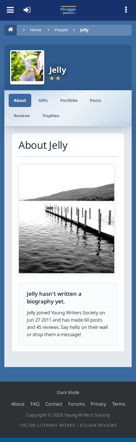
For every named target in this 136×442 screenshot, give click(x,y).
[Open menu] (10, 10)
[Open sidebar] (126, 10)
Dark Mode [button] (68, 392)
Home (35, 29)
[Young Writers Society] (68, 10)
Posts (95, 100)
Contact (53, 404)
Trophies (50, 115)
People (61, 29)
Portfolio (69, 100)
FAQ (35, 404)
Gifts (43, 100)
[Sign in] (27, 10)
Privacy (98, 404)
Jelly (84, 29)
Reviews (22, 115)
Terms (118, 404)
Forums (76, 404)
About (20, 100)
